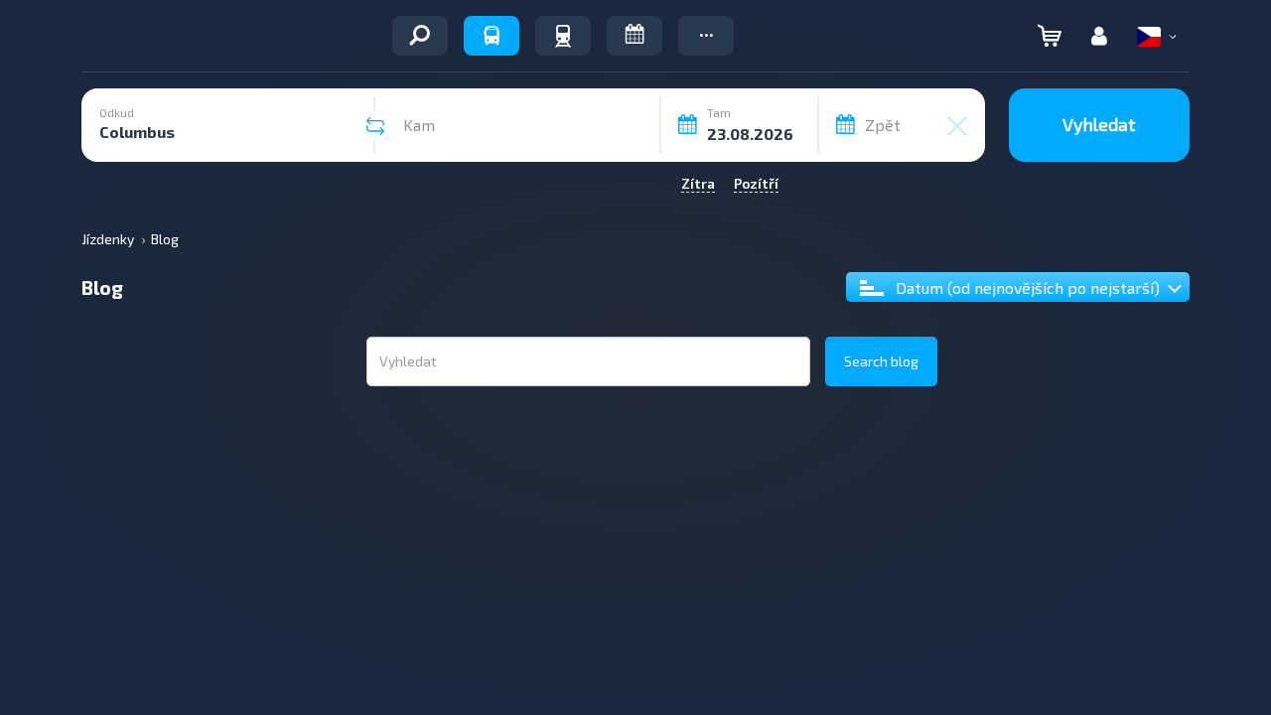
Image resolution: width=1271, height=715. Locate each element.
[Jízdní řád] (634, 36)
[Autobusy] (491, 36)
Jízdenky (107, 238)
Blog (165, 238)
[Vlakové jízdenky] (563, 36)
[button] (706, 36)
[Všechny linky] (420, 36)
